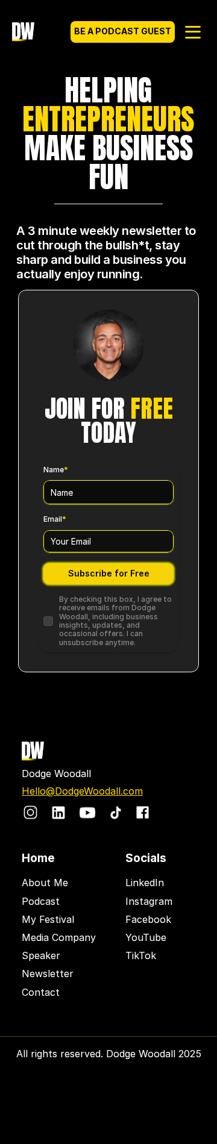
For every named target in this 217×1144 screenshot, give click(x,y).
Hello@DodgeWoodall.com (82, 791)
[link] (30, 812)
